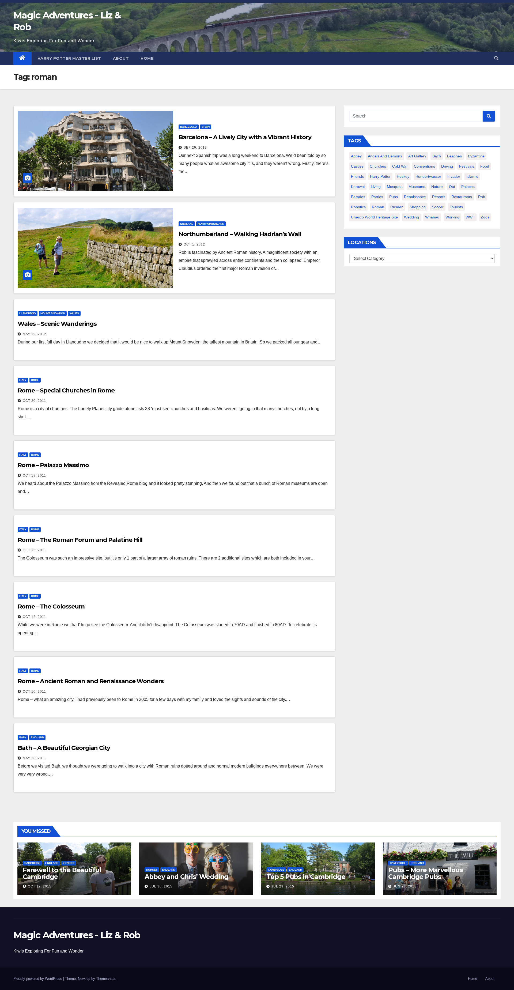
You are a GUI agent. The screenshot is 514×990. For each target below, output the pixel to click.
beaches (454, 156)
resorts (438, 197)
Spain (206, 126)
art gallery (417, 156)
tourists (456, 207)
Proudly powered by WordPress (38, 979)
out (452, 186)
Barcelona (188, 126)
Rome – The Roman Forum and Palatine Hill (80, 539)
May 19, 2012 (34, 334)
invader (453, 176)
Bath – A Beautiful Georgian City (64, 747)
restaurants (461, 197)
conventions (424, 166)
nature (437, 186)
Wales (74, 313)
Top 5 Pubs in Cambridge (305, 877)
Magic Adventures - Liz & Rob (76, 935)
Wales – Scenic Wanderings (57, 323)
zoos (485, 217)
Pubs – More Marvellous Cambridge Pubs (425, 873)
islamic (472, 176)
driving (447, 166)
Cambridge (32, 862)
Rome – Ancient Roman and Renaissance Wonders (91, 681)
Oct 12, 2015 (39, 886)
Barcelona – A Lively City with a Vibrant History (245, 137)
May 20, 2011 (34, 758)
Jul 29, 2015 (282, 886)
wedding (411, 217)
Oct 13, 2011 (34, 550)
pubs (393, 197)
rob (481, 197)
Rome (35, 380)
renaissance (415, 197)
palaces (468, 186)
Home (147, 58)
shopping (418, 207)
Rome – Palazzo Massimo (53, 465)
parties (377, 197)
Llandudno (27, 313)
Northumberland (211, 223)
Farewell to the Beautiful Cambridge (62, 873)
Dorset (151, 869)
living (376, 186)
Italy (23, 380)
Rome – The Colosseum (51, 606)
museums (417, 186)
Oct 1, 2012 (194, 244)
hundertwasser (428, 176)
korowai (358, 186)
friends (357, 176)
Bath (22, 737)
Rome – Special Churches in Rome (66, 390)
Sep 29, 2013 (195, 147)
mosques (394, 186)
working (452, 217)
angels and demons (385, 156)
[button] (496, 58)
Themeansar (105, 979)
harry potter (380, 176)
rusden (396, 207)
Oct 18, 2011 (34, 475)
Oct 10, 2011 (34, 691)
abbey (356, 156)
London (68, 862)
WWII (470, 217)
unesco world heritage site (374, 217)
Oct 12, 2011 (34, 617)
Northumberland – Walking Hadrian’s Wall (240, 234)
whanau (432, 217)
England (186, 223)
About (121, 58)
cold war (400, 166)
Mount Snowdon (52, 313)
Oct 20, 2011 (34, 401)
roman (378, 207)
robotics (358, 207)
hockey (403, 176)
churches (378, 166)
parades (358, 197)
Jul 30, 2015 (161, 886)
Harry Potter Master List (69, 58)
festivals (466, 166)
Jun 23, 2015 (405, 886)
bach (436, 156)
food (484, 166)
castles (357, 166)
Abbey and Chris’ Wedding (186, 877)
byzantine (476, 156)
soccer (438, 207)
